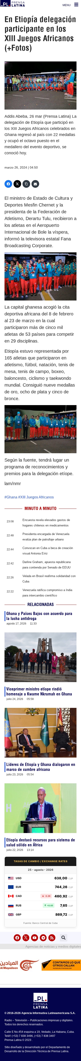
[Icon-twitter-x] (25, 937)
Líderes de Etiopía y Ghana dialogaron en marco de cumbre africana (40, 767)
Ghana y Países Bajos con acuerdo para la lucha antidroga (39, 616)
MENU (67, 5)
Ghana (12, 497)
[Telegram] (43, 937)
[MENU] (76, 4)
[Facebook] (8, 184)
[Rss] (51, 937)
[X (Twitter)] (17, 184)
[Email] (35, 184)
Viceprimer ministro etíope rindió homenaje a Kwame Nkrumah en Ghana (39, 691)
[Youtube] (34, 937)
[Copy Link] (26, 184)
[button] (63, 937)
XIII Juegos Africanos (37, 497)
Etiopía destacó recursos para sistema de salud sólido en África (40, 842)
